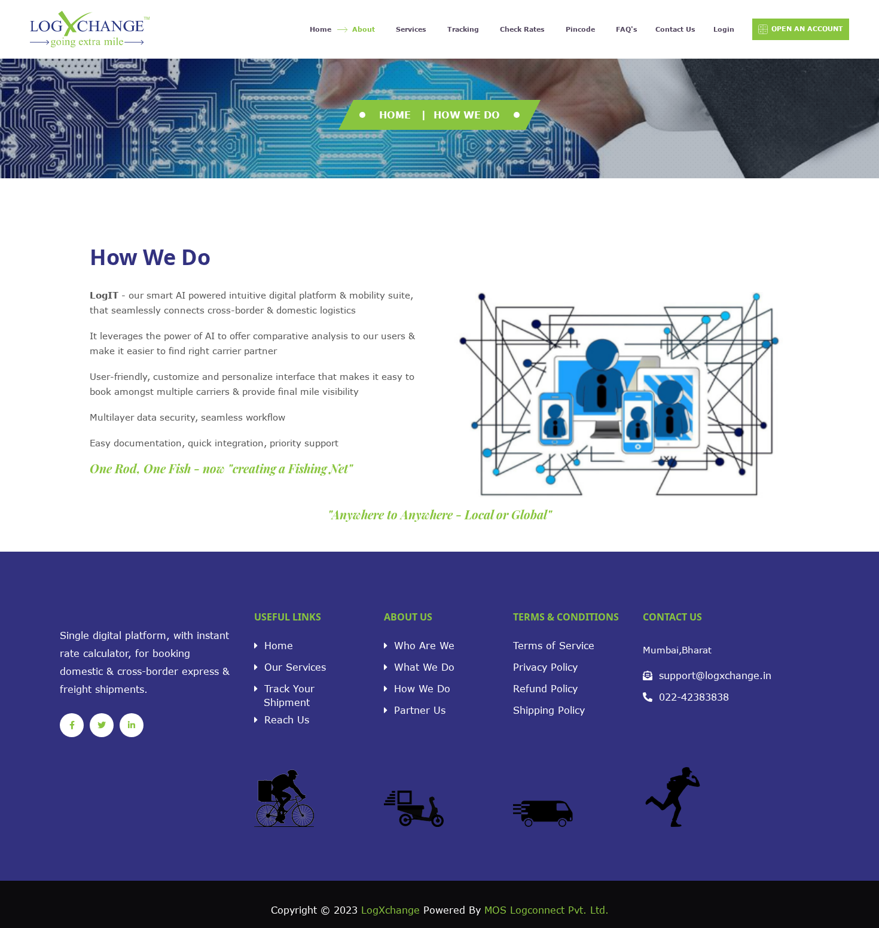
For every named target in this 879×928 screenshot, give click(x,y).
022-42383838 (692, 696)
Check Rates (522, 29)
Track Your (288, 693)
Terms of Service (553, 645)
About (363, 29)
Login (723, 29)
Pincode (580, 29)
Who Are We (422, 645)
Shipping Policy (549, 710)
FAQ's (626, 29)
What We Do (422, 667)
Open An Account (807, 28)
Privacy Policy (545, 667)
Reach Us (285, 719)
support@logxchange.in (713, 675)
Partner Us (417, 710)
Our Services (293, 667)
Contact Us (675, 29)
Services (411, 29)
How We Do (420, 688)
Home (320, 29)
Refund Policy (545, 688)
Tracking (463, 29)
